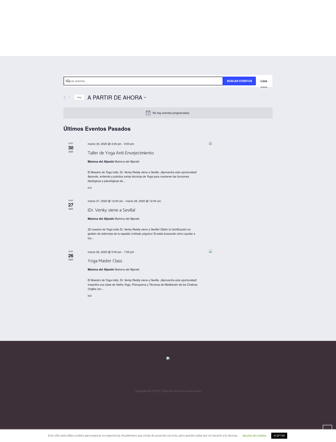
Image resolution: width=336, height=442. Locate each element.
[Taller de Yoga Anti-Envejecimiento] (241, 143)
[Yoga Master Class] (241, 252)
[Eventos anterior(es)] (64, 97)
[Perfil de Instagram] (163, 376)
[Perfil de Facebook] (174, 376)
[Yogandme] (168, 358)
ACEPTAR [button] (279, 435)
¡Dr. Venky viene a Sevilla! (111, 210)
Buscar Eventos (239, 81)
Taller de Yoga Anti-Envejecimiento (121, 153)
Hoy (79, 97)
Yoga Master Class (105, 261)
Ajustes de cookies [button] (254, 435)
